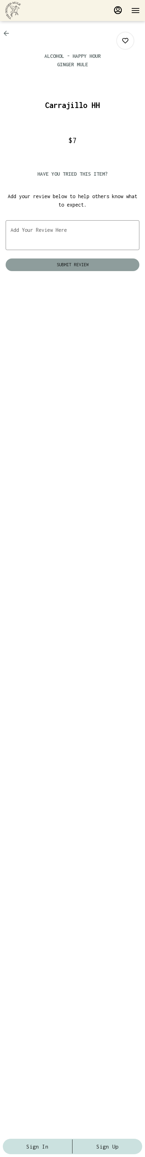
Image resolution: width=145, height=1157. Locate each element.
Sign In (37, 1146)
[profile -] (118, 10)
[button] (8, 33)
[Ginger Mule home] (37, 10)
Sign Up (107, 1146)
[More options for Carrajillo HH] (125, 40)
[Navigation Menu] (135, 10)
